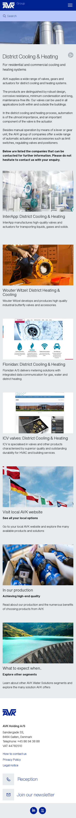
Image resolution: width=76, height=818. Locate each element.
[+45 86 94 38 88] (8, 779)
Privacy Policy (12, 759)
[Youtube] (42, 810)
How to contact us (15, 754)
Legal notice (10, 765)
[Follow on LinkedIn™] (33, 810)
